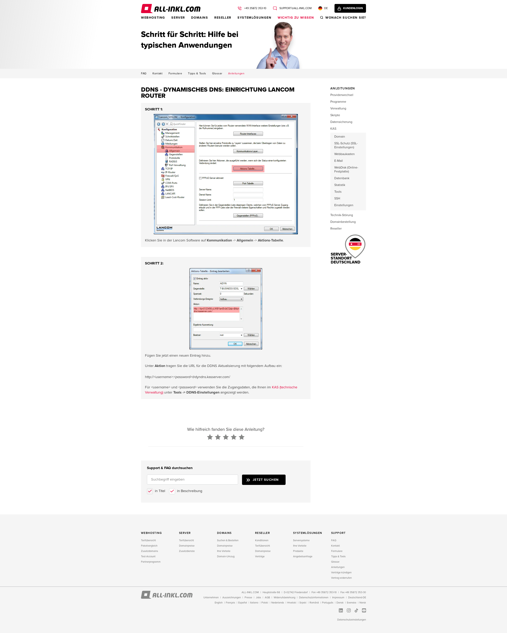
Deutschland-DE (357, 597)
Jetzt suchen (266, 480)
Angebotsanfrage (302, 556)
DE (326, 8)
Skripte (335, 115)
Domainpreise (186, 545)
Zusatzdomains (149, 551)
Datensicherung (341, 122)
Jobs (258, 597)
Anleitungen (236, 73)
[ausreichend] (226, 437)
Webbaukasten (344, 154)
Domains (199, 18)
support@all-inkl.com (295, 8)
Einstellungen (343, 205)
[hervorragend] (242, 437)
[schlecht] (210, 437)
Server (178, 18)
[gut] (234, 437)
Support (338, 533)
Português (327, 602)
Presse (248, 597)
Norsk (362, 602)
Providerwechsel (341, 95)
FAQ (144, 73)
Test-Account (148, 556)
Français (230, 602)
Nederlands (277, 602)
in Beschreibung (189, 491)
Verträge (260, 556)
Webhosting (153, 18)
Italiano (254, 602)
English (219, 602)
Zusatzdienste (187, 551)
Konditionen (261, 540)
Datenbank (341, 178)
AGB (267, 597)
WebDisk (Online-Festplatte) (346, 169)
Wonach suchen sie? (345, 18)
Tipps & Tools (197, 73)
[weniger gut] (218, 437)
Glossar (217, 73)
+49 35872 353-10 (254, 8)
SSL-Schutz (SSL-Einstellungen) (346, 145)
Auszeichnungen (231, 597)
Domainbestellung (343, 222)
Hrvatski (291, 602)
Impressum (338, 597)
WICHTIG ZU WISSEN (296, 18)
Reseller (222, 18)
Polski (264, 602)
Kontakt (157, 73)
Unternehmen (211, 597)
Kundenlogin (353, 8)
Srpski (302, 602)
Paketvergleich (149, 545)
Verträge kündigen (341, 572)
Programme (338, 102)
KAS (333, 129)
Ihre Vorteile (223, 551)
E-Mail (338, 161)
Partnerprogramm (151, 561)
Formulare (175, 73)
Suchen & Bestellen (227, 540)
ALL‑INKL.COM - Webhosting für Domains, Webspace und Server (170, 8)
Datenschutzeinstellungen (351, 619)
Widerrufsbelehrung (284, 597)
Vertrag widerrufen (341, 577)
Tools (337, 192)
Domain (339, 137)
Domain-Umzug (225, 556)
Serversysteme (301, 540)
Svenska (351, 602)
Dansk (340, 602)
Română (314, 602)
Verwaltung (338, 108)
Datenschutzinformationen (313, 597)
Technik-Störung (341, 215)
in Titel (160, 491)
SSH (337, 198)
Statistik (339, 185)
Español (242, 602)
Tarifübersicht (148, 540)
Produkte (298, 551)
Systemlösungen (254, 18)
